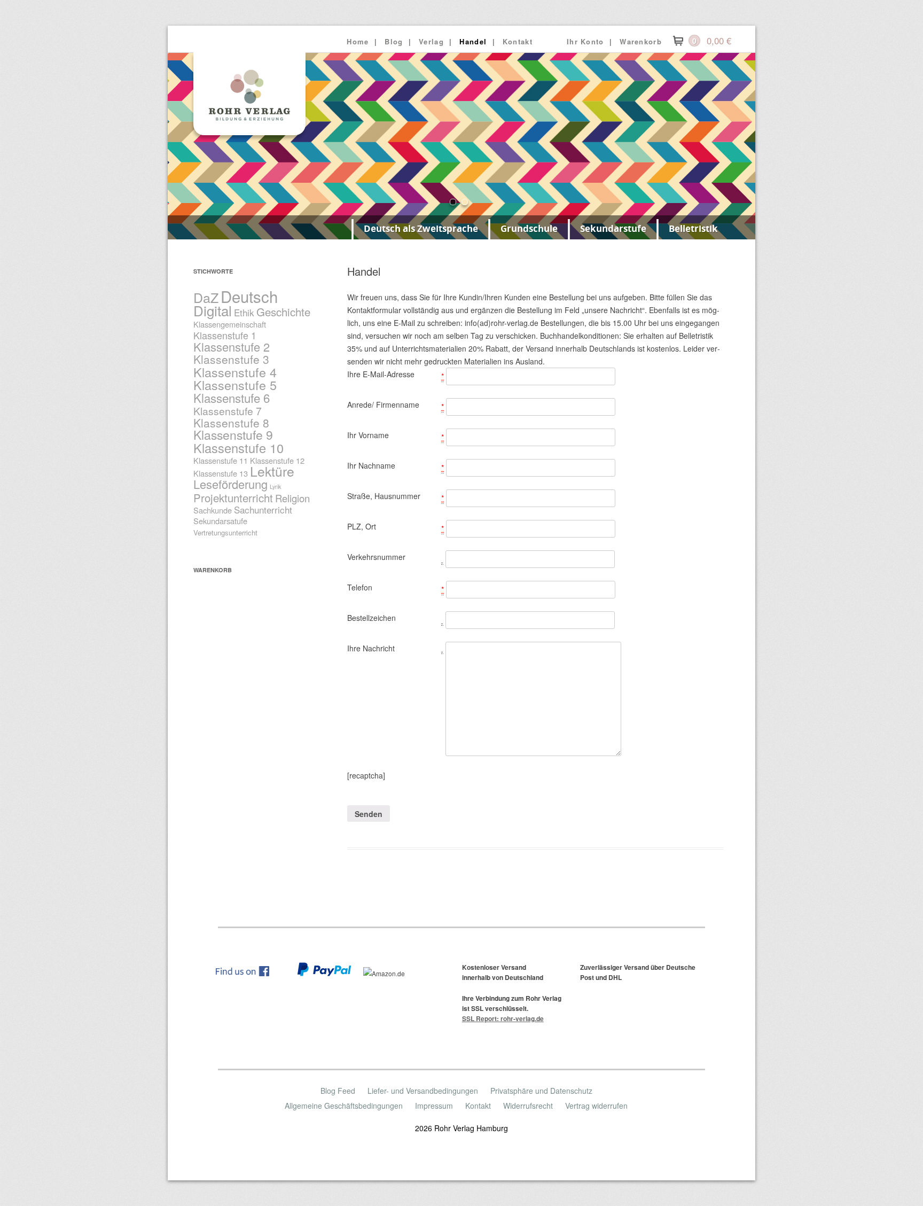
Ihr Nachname (371, 465)
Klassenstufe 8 (231, 423)
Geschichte (283, 312)
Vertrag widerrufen (596, 1105)
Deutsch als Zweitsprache (421, 228)
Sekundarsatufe (220, 520)
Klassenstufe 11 (220, 460)
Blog (394, 41)
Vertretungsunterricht (225, 532)
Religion (292, 498)
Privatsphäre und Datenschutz (541, 1090)
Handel (473, 41)
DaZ (205, 297)
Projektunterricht (233, 497)
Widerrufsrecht (528, 1105)
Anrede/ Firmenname (383, 404)
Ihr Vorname (368, 435)
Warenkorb (641, 41)
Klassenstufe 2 (231, 346)
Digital (212, 310)
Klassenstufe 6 (231, 397)
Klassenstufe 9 (233, 435)
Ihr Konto (585, 41)
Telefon (359, 587)
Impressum (434, 1105)
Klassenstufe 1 (224, 335)
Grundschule (529, 228)
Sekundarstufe (613, 228)
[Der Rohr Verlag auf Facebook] (248, 973)
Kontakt (518, 41)
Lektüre (272, 471)
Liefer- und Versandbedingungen (422, 1090)
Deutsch (249, 296)
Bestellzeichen (371, 617)
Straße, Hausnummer (383, 496)
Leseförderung (230, 484)
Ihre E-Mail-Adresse (380, 374)
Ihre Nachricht (371, 648)
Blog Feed (337, 1090)
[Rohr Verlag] (249, 134)
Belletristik (693, 228)
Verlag (431, 41)
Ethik (244, 312)
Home (358, 41)
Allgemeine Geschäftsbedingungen (344, 1105)
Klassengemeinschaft (229, 324)
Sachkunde (212, 510)
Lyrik (275, 487)
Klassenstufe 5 (235, 385)
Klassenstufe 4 (235, 372)
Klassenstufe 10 (238, 448)
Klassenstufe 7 (227, 410)
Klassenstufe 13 (220, 473)
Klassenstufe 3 (231, 359)
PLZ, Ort (361, 526)
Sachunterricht (263, 509)
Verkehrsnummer (376, 556)
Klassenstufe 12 (277, 460)
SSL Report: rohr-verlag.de (503, 1018)
